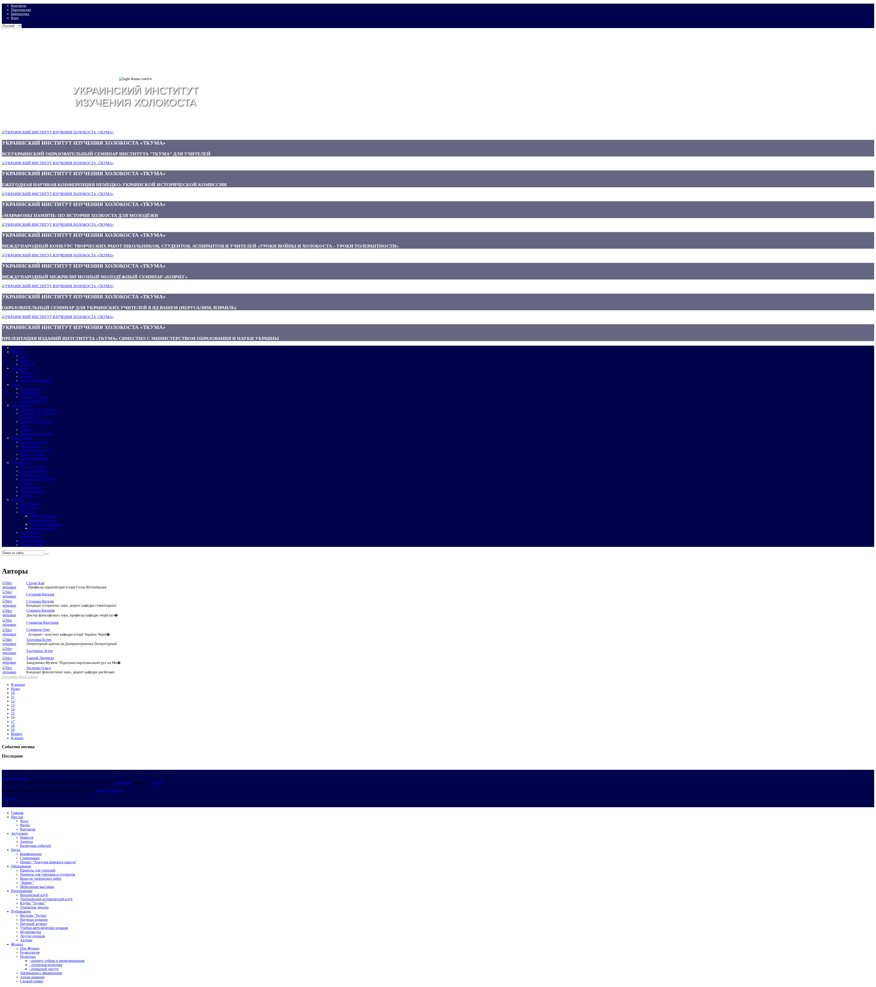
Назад (15, 689)
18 (13, 726)
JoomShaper (123, 783)
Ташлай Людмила (40, 658)
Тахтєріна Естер (38, 640)
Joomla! (156, 783)
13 (13, 705)
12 (13, 701)
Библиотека (20, 14)
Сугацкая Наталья (40, 594)
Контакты (18, 6)
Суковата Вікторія (40, 610)
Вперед (16, 734)
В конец (17, 738)
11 (12, 697)
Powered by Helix (15, 779)
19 (13, 730)
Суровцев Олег (38, 630)
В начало (18, 685)
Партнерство (21, 10)
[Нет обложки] (14, 587)
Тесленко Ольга (38, 668)
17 (13, 721)
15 (13, 713)
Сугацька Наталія (40, 601)
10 (13, 693)
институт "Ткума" (109, 790)
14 (13, 709)
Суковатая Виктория (42, 622)
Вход (15, 18)
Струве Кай (35, 583)
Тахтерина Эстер (39, 651)
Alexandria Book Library (20, 677)
